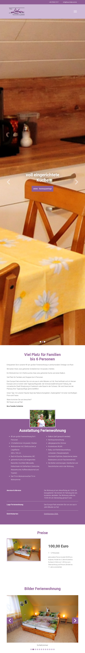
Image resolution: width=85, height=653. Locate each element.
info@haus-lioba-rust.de (70, 2)
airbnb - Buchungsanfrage (42, 189)
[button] (8, 182)
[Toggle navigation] (75, 11)
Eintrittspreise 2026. (51, 514)
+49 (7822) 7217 (54, 2)
